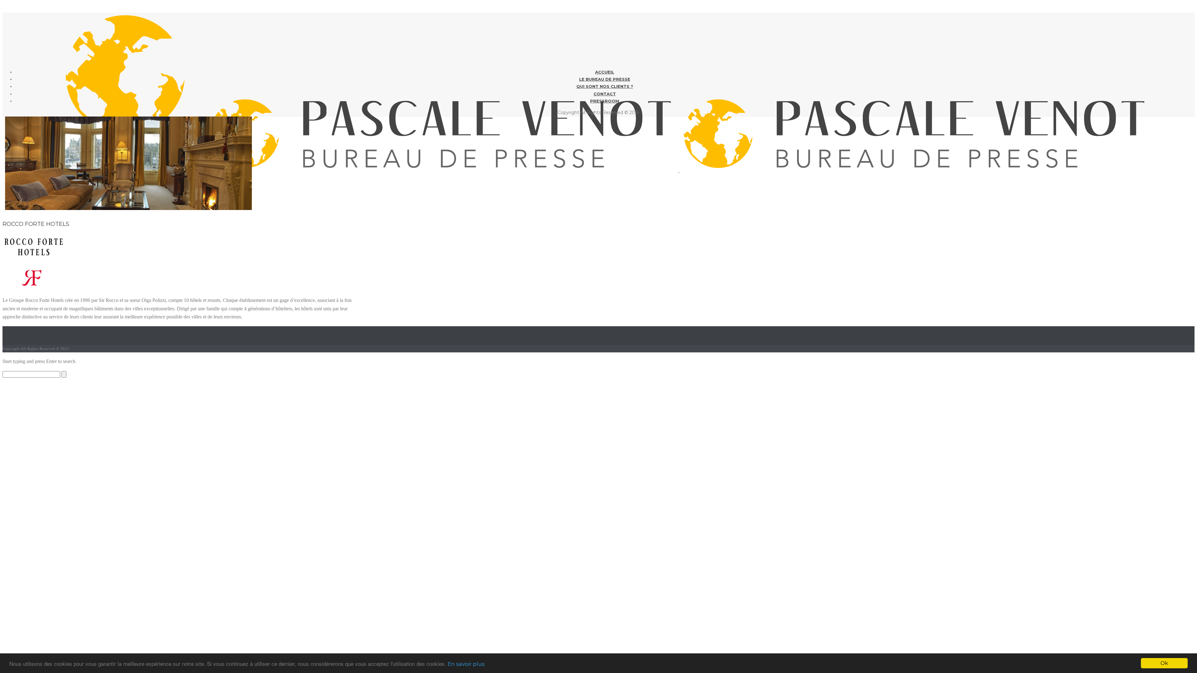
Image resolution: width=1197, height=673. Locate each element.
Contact (605, 93)
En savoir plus (466, 664)
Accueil (604, 71)
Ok (1164, 663)
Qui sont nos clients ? (604, 86)
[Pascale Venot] (598, 170)
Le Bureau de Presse (604, 79)
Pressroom (604, 100)
